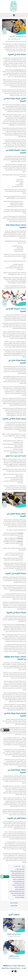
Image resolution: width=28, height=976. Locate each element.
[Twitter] (13, 971)
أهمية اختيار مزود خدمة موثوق (19, 883)
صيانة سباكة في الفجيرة (19, 889)
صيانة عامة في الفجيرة (20, 869)
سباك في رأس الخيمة (14, 934)
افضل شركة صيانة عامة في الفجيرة (17, 871)
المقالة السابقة (14, 903)
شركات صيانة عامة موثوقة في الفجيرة (16, 891)
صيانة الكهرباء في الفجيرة (19, 887)
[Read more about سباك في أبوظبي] (14, 947)
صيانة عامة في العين (14, 452)
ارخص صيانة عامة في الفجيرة (18, 881)
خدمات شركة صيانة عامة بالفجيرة (17, 875)
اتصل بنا (24, 968)
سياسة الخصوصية (15, 968)
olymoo (5, 966)
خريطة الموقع (5, 968)
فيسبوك (24, 862)
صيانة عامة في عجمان (11, 415)
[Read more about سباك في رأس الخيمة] (14, 925)
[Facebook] (15, 971)
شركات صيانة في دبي (8, 287)
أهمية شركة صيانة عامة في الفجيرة (17, 893)
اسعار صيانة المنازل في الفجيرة (18, 885)
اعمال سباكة (10, 39)
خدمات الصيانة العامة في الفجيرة (17, 873)
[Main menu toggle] (14, 15)
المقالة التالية (14, 905)
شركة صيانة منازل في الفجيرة (18, 879)
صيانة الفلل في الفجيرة (19, 897)
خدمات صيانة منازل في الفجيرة (18, 895)
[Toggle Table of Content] (22, 867)
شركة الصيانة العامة (19, 70)
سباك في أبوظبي (14, 956)
